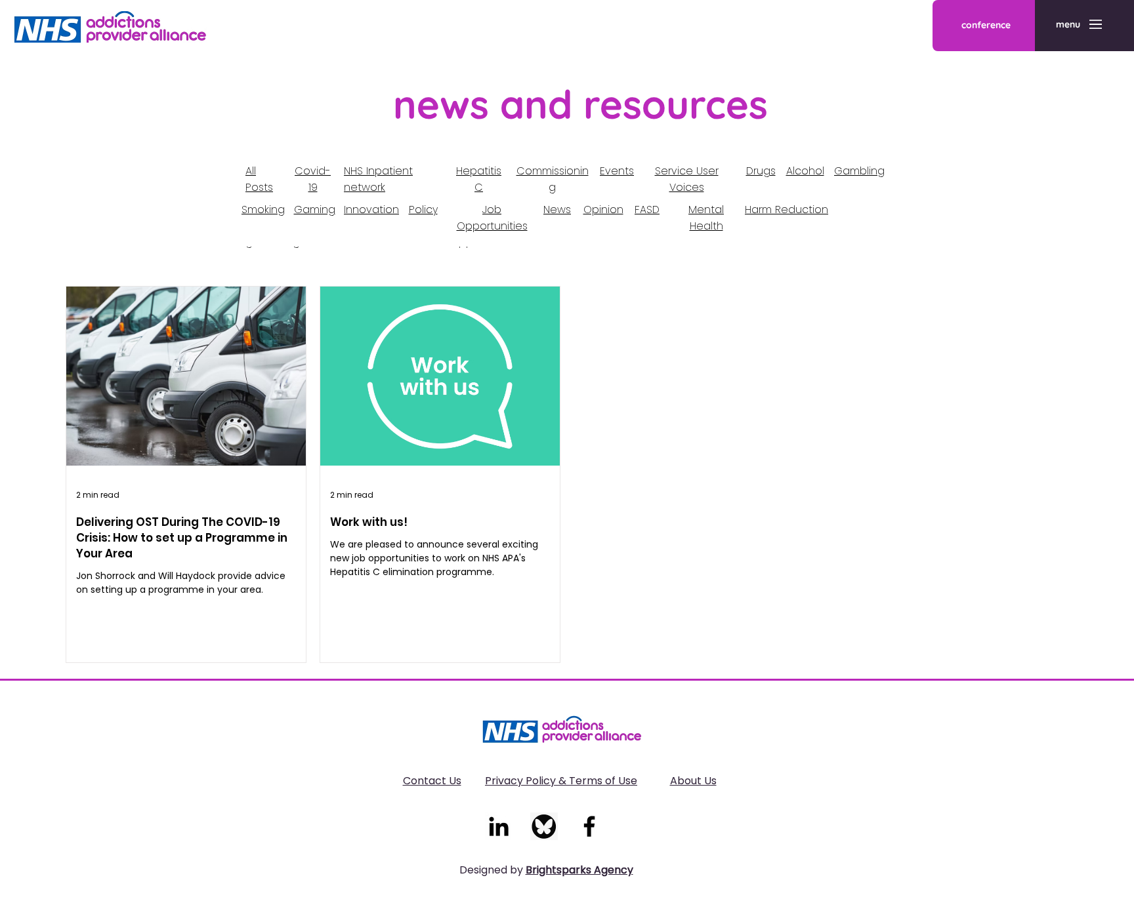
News (557, 209)
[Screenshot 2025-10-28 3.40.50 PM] (544, 826)
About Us (693, 780)
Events (617, 170)
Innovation (371, 209)
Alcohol (805, 170)
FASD (647, 209)
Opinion (603, 209)
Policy (423, 209)
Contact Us (432, 780)
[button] (1067, 25)
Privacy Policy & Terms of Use (561, 780)
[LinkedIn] (499, 826)
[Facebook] (589, 826)
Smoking (263, 209)
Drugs (761, 170)
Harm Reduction (786, 209)
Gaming (314, 209)
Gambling (859, 170)
